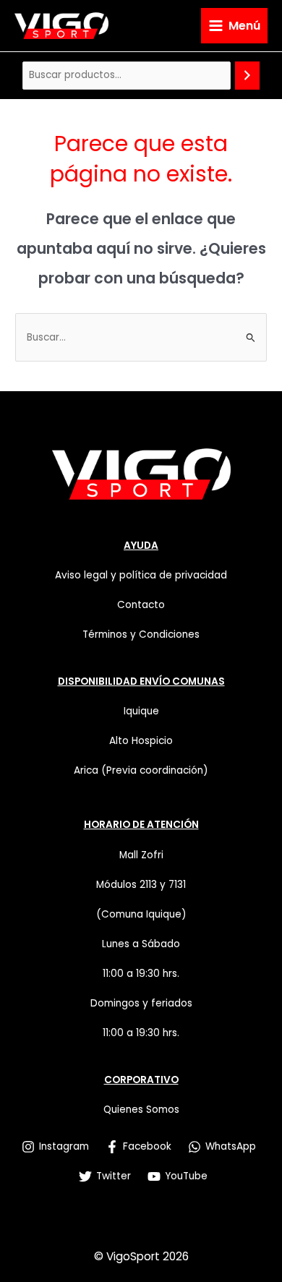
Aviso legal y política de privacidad (141, 575)
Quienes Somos (141, 1109)
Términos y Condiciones (141, 634)
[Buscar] (247, 75)
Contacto (141, 605)
